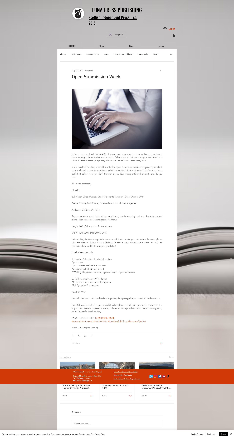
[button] (174, 35)
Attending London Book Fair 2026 (115, 387)
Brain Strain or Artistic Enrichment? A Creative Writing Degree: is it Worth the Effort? (156, 386)
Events (106, 54)
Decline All (211, 434)
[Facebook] (159, 376)
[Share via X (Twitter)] (79, 336)
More (155, 54)
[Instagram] (155, 376)
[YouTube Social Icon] (164, 376)
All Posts (63, 54)
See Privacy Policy (98, 434)
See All (171, 357)
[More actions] (160, 70)
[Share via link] (91, 336)
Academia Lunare (92, 54)
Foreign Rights (143, 54)
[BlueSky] (151, 376)
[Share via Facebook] (73, 336)
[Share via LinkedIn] (85, 336)
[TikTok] (168, 376)
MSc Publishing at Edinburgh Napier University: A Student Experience (76, 386)
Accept (223, 434)
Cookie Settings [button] (197, 434)
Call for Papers (76, 54)
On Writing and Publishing (123, 54)
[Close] (231, 434)
